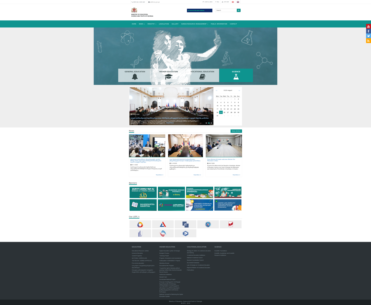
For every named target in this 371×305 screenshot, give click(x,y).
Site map (226, 2)
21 (231, 109)
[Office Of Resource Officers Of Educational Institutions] (208, 224)
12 (224, 106)
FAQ (217, 2)
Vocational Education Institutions (196, 255)
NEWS (141, 24)
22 (235, 109)
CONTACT (233, 24)
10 (217, 106)
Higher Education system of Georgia (169, 251)
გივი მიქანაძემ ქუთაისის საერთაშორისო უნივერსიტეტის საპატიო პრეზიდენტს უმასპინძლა (185, 160)
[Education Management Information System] (140, 224)
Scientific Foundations (220, 251)
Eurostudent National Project (167, 279)
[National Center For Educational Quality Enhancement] (163, 234)
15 (235, 106)
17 (217, 109)
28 (221, 99)
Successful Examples (193, 262)
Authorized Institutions (165, 274)
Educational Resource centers (140, 251)
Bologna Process (164, 253)
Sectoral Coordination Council (195, 260)
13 (228, 106)
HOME (134, 24)
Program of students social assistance (170, 258)
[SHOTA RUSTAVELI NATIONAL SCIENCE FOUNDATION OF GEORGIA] (185, 225)
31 (231, 99)
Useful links (208, 2)
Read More (175, 123)
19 (224, 109)
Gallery (175, 24)
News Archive (236, 131)
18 (221, 109)
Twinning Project (164, 255)
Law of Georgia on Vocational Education (198, 265)
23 (238, 109)
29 (224, 99)
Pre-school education (138, 263)
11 (221, 106)
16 (238, 106)
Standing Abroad (164, 263)
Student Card (163, 277)
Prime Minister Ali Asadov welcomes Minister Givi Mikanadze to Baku (221, 160)
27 (217, 99)
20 (228, 109)
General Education (135, 72)
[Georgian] (232, 2)
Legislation (164, 24)
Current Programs (137, 255)
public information (219, 24)
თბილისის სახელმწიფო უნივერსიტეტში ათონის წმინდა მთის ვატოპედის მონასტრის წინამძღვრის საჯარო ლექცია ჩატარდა (145, 161)
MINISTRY (151, 24)
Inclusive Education (137, 253)
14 (231, 106)
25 (221, 112)
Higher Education (168, 72)
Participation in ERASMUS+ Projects (169, 260)
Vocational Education (202, 72)
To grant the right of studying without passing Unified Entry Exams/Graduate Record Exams (170, 270)
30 (228, 99)
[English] (238, 2)
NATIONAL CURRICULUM (139, 258)
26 (224, 112)
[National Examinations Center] (163, 224)
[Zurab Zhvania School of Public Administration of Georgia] (185, 233)
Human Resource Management (194, 24)
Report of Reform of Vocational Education (198, 267)
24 (217, 112)
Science (236, 72)
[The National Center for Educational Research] (231, 224)
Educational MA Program (166, 265)
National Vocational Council (195, 257)
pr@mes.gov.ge (155, 2)
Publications (190, 270)
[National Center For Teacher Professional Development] (140, 234)
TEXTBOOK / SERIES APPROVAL (142, 260)
